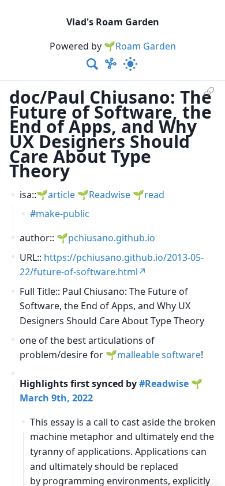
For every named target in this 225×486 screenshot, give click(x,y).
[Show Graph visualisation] (111, 64)
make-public (62, 213)
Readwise (109, 194)
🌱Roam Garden (140, 46)
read (154, 194)
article (61, 194)
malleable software (159, 354)
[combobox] (93, 64)
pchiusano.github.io (111, 237)
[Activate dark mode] (130, 64)
